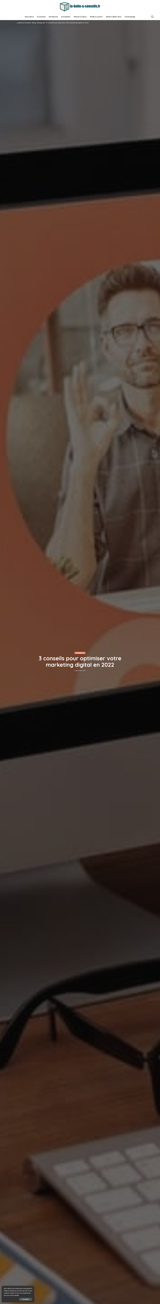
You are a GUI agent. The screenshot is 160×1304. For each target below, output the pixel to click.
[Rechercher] (152, 17)
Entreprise (80, 653)
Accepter (25, 1299)
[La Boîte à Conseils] (80, 6)
